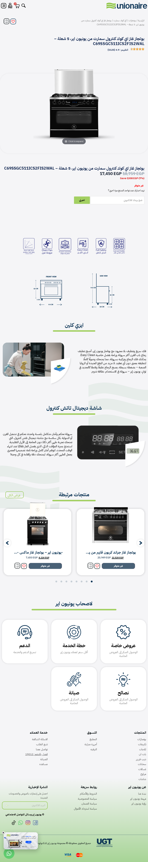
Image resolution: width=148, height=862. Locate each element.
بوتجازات (132, 20)
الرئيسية (141, 20)
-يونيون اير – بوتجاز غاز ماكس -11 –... (35, 552)
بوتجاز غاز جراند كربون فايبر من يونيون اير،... (104, 552)
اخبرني (82, 200)
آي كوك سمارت (120, 20)
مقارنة (6, 21)
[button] (7, 543)
